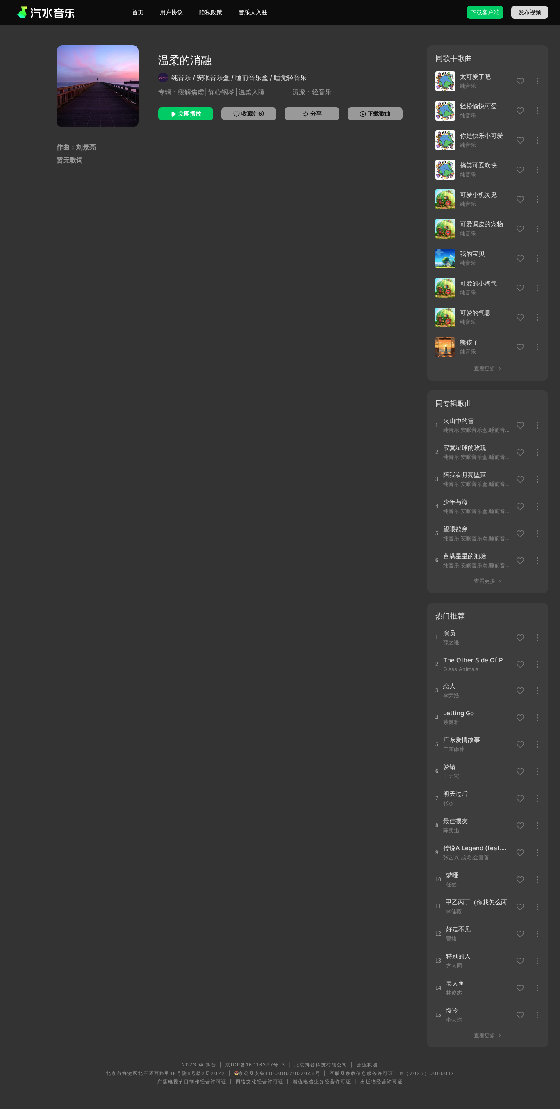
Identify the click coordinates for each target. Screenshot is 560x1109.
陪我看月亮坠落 (464, 475)
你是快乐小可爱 (481, 135)
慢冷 (452, 1010)
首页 (137, 12)
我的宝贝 (472, 254)
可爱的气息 (475, 313)
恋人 (449, 686)
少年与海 (455, 502)
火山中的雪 (458, 420)
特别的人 (458, 956)
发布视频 (529, 12)
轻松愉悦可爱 (478, 106)
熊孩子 (469, 342)
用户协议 (171, 12)
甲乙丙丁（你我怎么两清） (479, 902)
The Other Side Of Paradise (477, 660)
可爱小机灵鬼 (478, 195)
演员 (449, 633)
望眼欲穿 (455, 529)
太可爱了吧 (475, 76)
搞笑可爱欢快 (478, 165)
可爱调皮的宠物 (481, 224)
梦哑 (452, 875)
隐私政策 (210, 12)
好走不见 (458, 929)
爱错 (449, 767)
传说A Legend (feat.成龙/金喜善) (477, 848)
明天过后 (455, 794)
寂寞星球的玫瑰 (464, 448)
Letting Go (458, 713)
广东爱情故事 (461, 740)
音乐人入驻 (253, 12)
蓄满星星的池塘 (464, 556)
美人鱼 (455, 983)
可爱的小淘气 (478, 283)
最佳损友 (455, 821)
